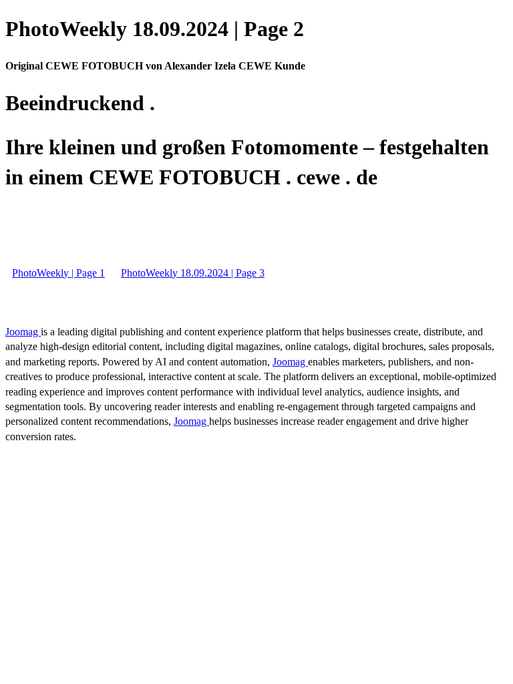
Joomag (23, 331)
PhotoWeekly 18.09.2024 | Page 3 (193, 273)
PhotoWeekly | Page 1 (58, 273)
